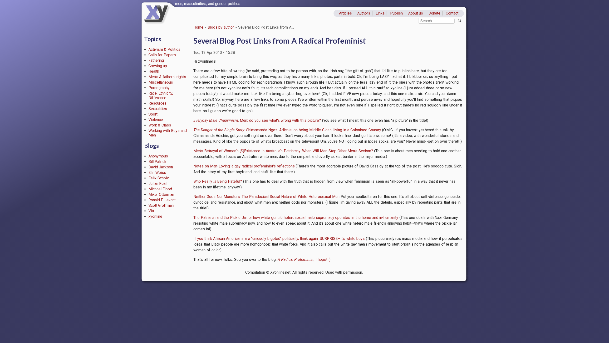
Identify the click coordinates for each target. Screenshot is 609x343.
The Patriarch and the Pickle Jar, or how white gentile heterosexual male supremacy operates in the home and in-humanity (295, 217)
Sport (152, 114)
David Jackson (160, 167)
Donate (434, 13)
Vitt (151, 211)
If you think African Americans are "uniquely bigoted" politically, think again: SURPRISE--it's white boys (279, 238)
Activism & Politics (164, 49)
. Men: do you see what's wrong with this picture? (257, 120)
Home (198, 27)
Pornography (159, 88)
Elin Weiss (157, 172)
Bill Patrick (157, 161)
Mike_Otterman (161, 194)
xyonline (155, 216)
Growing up (157, 66)
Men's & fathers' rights (167, 77)
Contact (452, 13)
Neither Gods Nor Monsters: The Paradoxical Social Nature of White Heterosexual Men (266, 196)
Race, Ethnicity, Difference (160, 95)
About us (415, 13)
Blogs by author (221, 27)
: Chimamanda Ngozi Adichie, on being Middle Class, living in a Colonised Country (287, 130)
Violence (155, 119)
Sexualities (157, 108)
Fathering (156, 60)
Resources (157, 103)
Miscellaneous (160, 82)
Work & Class (159, 125)
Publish (396, 13)
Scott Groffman (161, 205)
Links (380, 13)
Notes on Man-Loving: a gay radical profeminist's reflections (244, 166)
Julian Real (157, 183)
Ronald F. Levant (162, 200)
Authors (363, 13)
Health (153, 71)
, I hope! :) (304, 259)
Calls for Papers (162, 55)
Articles (345, 13)
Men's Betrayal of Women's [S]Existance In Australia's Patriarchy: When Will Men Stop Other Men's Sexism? (283, 151)
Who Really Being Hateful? (217, 181)
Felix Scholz (158, 178)
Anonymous (158, 156)
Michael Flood (160, 189)
